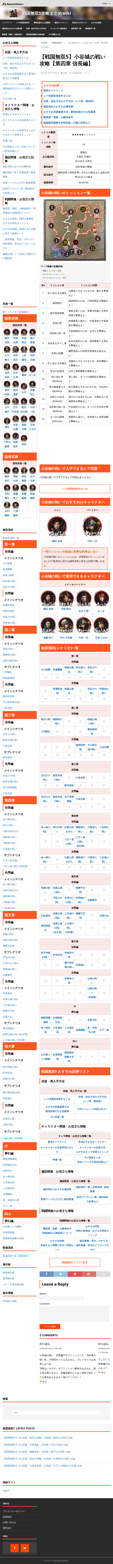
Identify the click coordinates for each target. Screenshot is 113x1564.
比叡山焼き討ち (11, 831)
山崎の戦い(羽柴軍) (92, 993)
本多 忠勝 (15, 427)
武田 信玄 (15, 357)
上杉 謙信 (24, 357)
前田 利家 (7, 392)
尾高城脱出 (8, 1028)
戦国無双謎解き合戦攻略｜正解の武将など (67, 122)
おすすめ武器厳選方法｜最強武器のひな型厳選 (69, 111)
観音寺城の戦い (11, 739)
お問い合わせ (9, 1522)
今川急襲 (45, 669)
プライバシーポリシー (14, 1511)
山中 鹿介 (7, 409)
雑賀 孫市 (15, 444)
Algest (6, 1490)
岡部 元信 (15, 478)
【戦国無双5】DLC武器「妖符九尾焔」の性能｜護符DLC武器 (35, 1437)
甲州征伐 (57, 954)
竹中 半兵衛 (66, 637)
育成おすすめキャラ (79, 22)
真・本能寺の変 (11, 1200)
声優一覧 (57, 1159)
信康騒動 (80, 1029)
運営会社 (7, 1527)
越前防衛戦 (8, 696)
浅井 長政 (7, 375)
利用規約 (7, 1516)
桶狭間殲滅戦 (10, 1158)
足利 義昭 (7, 513)
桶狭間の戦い (10, 654)
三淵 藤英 (15, 513)
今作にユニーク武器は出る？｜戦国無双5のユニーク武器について (19, 88)
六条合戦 (80, 777)
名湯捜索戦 (8, 1232)
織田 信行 (7, 478)
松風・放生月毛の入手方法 (36, 28)
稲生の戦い (8, 648)
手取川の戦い (10, 957)
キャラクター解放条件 (58, 28)
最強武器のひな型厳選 (42, 22)
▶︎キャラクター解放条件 (16, 311)
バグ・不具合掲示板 (13, 1284)
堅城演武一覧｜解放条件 (16, 1255)
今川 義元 (7, 357)
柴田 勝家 (15, 392)
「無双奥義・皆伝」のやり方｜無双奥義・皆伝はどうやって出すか (19, 244)
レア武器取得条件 (22, 22)
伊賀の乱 (104, 915)
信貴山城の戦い (11, 939)
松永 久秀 (84, 611)
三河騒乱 (45, 731)
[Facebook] (14, 1548)
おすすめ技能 (96, 22)
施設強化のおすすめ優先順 (12, 28)
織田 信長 (57, 541)
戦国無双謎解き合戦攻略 (35, 34)
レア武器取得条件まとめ (57, 95)
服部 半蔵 (24, 427)
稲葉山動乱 (8, 575)
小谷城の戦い (10, 848)
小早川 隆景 (7, 444)
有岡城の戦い (10, 969)
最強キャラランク (61, 22)
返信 (44, 1381)
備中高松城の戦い (12, 1092)
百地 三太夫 (101, 637)
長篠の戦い (8, 934)
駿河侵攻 (69, 785)
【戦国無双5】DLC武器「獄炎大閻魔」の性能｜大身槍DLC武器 (36, 1458)
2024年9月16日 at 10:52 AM (50, 1348)
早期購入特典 (10, 1301)
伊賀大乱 (92, 1019)
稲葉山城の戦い (11, 660)
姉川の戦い (8, 825)
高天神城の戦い (11, 1066)
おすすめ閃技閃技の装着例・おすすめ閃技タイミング (92, 1231)
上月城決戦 (8, 1188)
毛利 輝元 (7, 496)
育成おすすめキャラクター (92, 1141)
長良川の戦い (10, 586)
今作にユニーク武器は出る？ (92, 1109)
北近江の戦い (10, 734)
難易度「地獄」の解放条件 (12, 34)
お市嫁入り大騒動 (12, 1226)
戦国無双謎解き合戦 (69, 1057)
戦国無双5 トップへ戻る (75, 1262)
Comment (45, 1303)
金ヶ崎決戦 (8, 1176)
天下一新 (104, 1029)
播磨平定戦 (8, 945)
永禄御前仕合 (10, 1164)
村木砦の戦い (10, 581)
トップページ (7, 22)
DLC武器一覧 (57, 1116)
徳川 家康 (32, 340)
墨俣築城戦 (8, 677)
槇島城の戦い (10, 837)
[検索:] (56, 1412)
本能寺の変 (8, 1078)
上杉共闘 (104, 747)
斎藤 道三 (15, 496)
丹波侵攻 (45, 915)
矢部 (65, 72)
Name (43, 1293)
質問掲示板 (8, 1278)
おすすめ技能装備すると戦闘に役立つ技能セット (57, 1245)
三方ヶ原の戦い (11, 860)
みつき (101, 611)
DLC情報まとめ (54, 34)
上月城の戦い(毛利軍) (69, 928)
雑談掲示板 (8, 1272)
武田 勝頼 (24, 478)
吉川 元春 (32, 478)
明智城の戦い (10, 622)
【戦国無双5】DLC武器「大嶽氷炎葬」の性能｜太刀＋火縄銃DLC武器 (39, 1465)
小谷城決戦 (8, 1182)
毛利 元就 (32, 357)
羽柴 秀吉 (66, 608)
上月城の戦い (10, 1005)
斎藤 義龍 (24, 496)
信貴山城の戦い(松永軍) (57, 928)
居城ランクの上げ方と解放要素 (57, 1199)
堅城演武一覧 (90, 28)
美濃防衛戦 (8, 605)
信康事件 (92, 900)
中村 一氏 (92, 541)
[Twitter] (25, 1548)
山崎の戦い (8, 1124)
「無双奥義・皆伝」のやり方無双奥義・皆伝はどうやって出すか (92, 1245)
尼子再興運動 (10, 787)
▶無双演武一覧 (11, 537)
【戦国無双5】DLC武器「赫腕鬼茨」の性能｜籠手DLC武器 (33, 1451)
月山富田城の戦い (12, 702)
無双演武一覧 (76, 28)
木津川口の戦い (11, 963)
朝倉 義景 (32, 496)
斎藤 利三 (48, 637)
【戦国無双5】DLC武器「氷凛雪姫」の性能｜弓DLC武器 (32, 1444)
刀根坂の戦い (10, 842)
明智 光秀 (15, 340)
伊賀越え (80, 964)
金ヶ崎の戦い (10, 819)
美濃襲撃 (57, 669)
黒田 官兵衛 (24, 409)
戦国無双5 (77, 72)
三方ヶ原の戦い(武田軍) (80, 841)
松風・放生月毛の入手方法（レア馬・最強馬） (69, 101)
